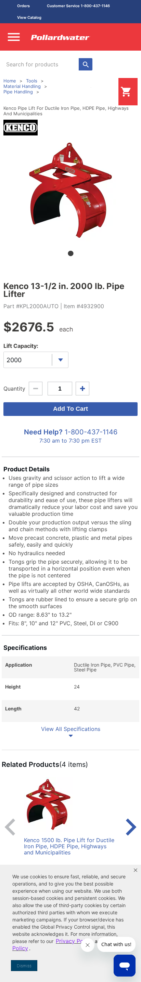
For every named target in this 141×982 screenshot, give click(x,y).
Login (107, 91)
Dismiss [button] (24, 965)
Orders (23, 5)
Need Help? (43, 432)
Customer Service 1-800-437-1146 (78, 5)
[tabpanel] (70, 190)
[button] (135, 870)
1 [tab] (70, 253)
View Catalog (29, 17)
